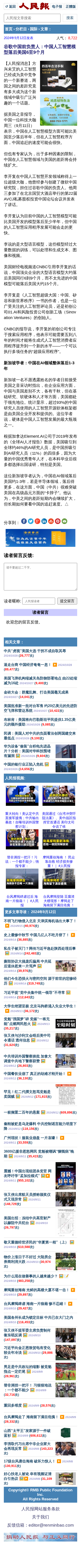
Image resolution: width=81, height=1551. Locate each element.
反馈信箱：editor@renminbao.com (40, 1525)
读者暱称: (12, 601)
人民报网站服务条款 (40, 1508)
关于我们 (40, 1517)
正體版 (71, 6)
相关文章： (14, 642)
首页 (9, 29)
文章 (44, 29)
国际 (34, 29)
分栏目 (21, 29)
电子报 (57, 6)
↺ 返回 (11, 6)
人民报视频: (15, 778)
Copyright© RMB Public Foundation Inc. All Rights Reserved (40, 1494)
